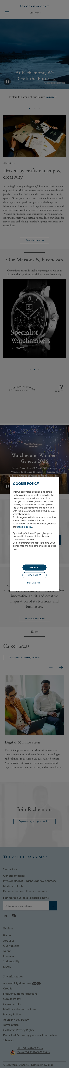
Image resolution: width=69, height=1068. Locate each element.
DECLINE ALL (33, 582)
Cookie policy (24, 526)
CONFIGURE (34, 575)
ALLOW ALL (34, 567)
